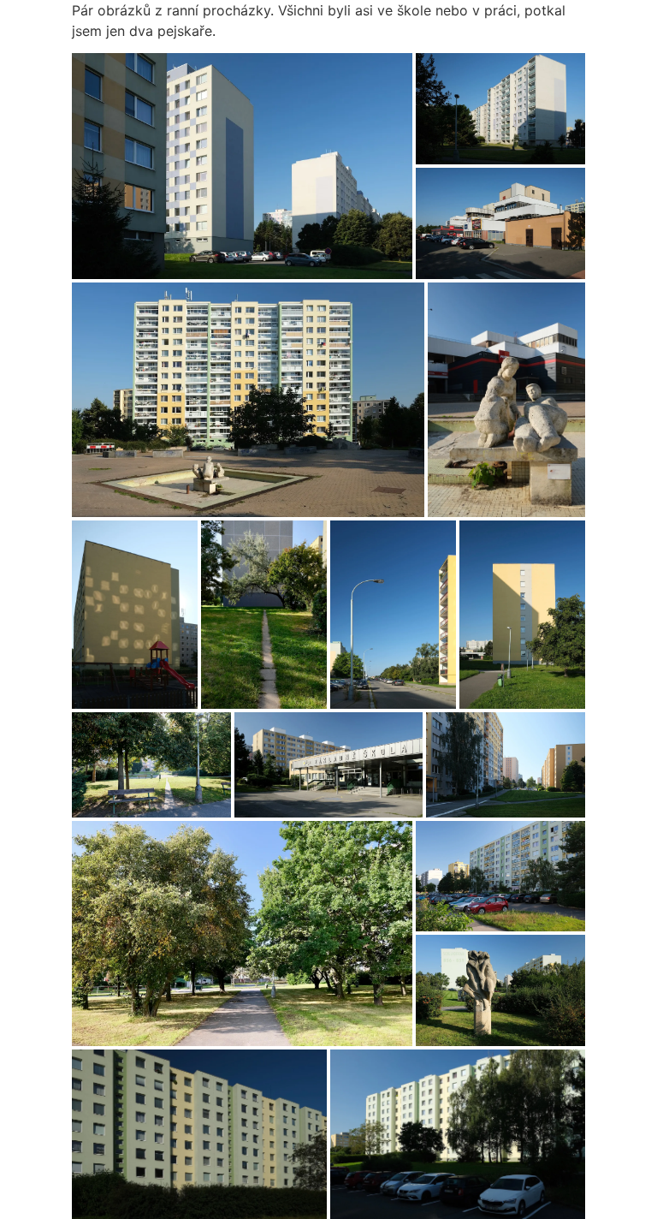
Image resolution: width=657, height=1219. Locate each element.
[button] (242, 166)
